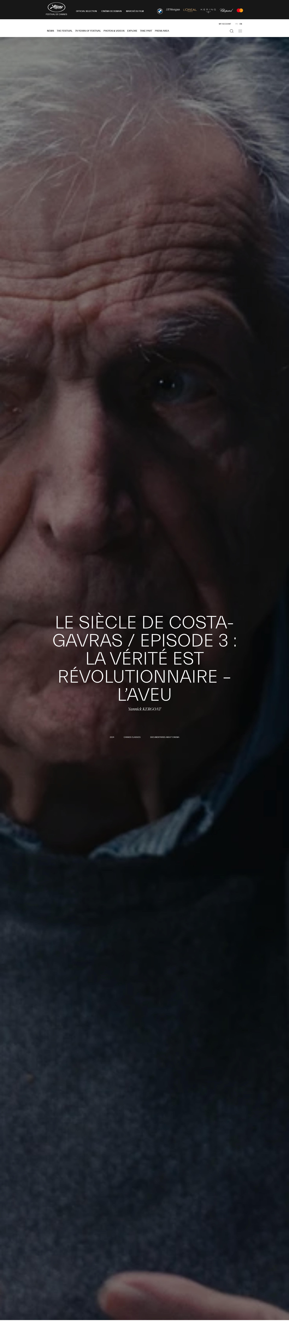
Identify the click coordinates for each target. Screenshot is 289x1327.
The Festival (64, 30)
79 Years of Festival (88, 30)
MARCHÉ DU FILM (135, 11)
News (50, 30)
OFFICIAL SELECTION (86, 11)
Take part (146, 30)
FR (236, 24)
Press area (162, 30)
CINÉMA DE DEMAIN (111, 11)
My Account (225, 24)
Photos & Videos (114, 30)
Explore (132, 30)
